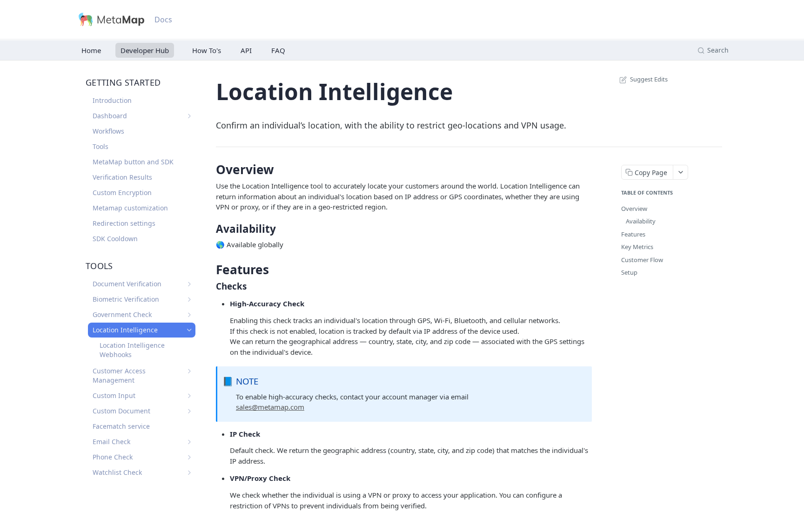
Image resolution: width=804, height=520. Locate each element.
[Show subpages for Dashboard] (189, 116)
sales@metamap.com (270, 407)
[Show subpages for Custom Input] (189, 395)
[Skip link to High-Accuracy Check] (224, 304)
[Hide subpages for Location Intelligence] (189, 330)
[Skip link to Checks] (210, 286)
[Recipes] (204, 50)
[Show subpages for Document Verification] (189, 284)
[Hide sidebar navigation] (199, 268)
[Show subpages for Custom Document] (189, 411)
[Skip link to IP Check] (224, 434)
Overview (634, 208)
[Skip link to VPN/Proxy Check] (224, 478)
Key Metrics (637, 247)
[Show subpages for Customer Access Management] (189, 371)
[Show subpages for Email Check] (189, 442)
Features (633, 234)
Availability (641, 221)
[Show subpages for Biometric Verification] (189, 299)
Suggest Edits (649, 79)
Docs (163, 19)
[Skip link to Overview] (210, 169)
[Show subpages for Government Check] (189, 314)
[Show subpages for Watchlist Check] (189, 472)
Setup (629, 272)
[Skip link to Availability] (210, 229)
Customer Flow (642, 260)
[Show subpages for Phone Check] (189, 457)
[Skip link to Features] (210, 269)
